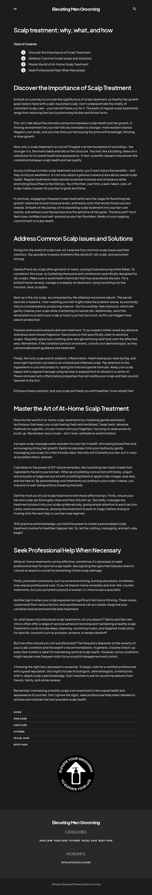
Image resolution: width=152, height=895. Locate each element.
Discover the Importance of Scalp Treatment (59, 52)
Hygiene (19, 731)
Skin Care (20, 718)
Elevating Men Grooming (76, 9)
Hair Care (20, 725)
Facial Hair (21, 738)
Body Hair (21, 744)
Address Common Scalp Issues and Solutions (60, 58)
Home (18, 712)
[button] (15, 9)
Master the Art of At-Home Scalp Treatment (58, 64)
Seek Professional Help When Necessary (57, 70)
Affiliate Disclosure (75, 862)
